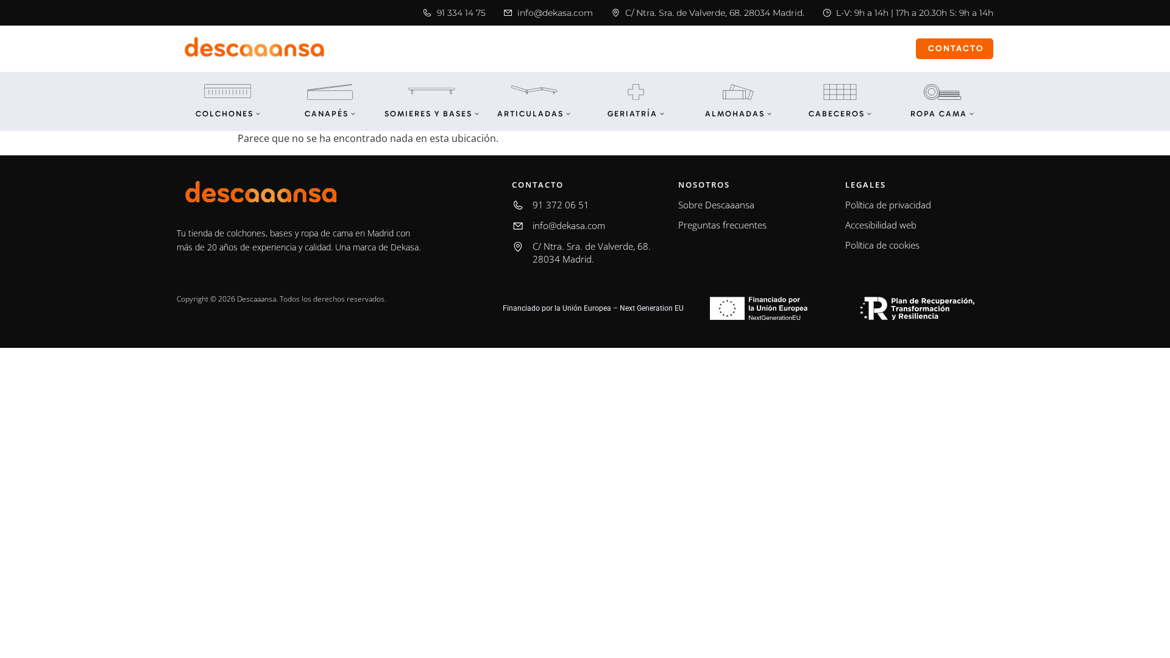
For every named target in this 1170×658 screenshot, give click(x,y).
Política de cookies (882, 245)
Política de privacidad (888, 205)
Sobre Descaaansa (716, 205)
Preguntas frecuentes (722, 225)
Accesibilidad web (880, 225)
